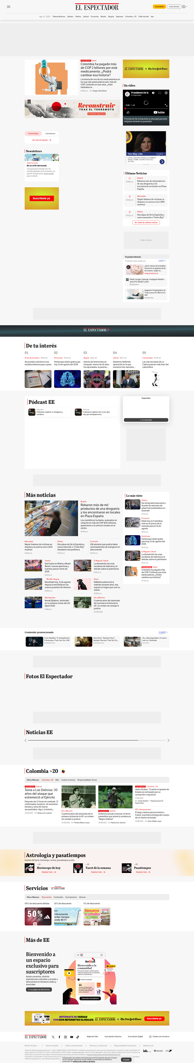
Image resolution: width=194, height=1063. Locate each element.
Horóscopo (145, 536)
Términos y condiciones (98, 1046)
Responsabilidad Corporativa (125, 1046)
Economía (94, 541)
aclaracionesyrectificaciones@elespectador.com (103, 1054)
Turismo (48, 561)
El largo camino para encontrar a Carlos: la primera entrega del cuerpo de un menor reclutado (152, 815)
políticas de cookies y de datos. (84, 1061)
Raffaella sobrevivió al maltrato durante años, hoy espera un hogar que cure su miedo (107, 586)
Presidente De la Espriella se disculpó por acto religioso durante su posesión (145, 120)
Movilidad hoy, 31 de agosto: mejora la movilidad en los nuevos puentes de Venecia (58, 585)
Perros (96, 579)
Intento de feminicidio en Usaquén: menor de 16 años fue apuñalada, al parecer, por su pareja (96, 365)
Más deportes (50, 598)
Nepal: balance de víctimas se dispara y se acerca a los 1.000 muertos (150, 202)
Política (140, 212)
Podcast (86, 410)
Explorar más (47, 872)
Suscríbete (159, 7)
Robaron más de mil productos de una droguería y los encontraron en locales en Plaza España (151, 184)
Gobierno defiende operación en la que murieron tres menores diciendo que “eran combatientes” (123, 365)
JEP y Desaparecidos (143, 809)
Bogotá (140, 178)
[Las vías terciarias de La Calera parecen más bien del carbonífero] (155, 379)
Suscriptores (146, 567)
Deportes (40, 410)
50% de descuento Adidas (37, 903)
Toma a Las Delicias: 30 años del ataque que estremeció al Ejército (41, 793)
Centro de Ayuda (52, 1046)
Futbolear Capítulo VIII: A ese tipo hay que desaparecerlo (96, 413)
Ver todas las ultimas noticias (146, 222)
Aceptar (126, 1060)
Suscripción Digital (135, 1036)
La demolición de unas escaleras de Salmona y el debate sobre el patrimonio (106, 566)
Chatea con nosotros (161, 1036)
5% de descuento (92, 903)
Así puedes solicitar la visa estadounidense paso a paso (38, 363)
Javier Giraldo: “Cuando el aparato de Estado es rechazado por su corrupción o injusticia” (152, 792)
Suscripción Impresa (113, 1036)
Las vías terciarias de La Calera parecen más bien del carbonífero (155, 364)
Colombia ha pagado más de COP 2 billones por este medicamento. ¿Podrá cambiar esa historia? (99, 69)
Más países (141, 196)
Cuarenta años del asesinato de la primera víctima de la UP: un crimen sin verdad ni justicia (107, 604)
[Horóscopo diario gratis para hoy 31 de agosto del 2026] (67, 379)
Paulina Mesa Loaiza (82, 823)
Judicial (39, 787)
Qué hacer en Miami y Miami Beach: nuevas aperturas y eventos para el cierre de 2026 (58, 567)
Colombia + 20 (152, 787)
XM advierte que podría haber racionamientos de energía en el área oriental (105, 547)
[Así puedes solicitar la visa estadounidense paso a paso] (38, 379)
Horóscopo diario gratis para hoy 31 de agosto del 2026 (67, 363)
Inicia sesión (49, 174)
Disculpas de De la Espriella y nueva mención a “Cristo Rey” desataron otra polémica (150, 217)
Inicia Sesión (174, 7)
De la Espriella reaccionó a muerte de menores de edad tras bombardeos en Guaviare (153, 507)
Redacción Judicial (44, 813)
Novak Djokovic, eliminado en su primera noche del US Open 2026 (57, 603)
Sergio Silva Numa (100, 91)
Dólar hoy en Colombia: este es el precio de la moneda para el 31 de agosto (152, 525)
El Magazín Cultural (101, 561)
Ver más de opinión (40, 140)
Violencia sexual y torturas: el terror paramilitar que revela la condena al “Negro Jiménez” (114, 816)
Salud (94, 61)
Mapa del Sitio (92, 1036)
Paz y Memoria (99, 598)
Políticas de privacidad (73, 1046)
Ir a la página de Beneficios (39, 989)
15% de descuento (62, 903)
